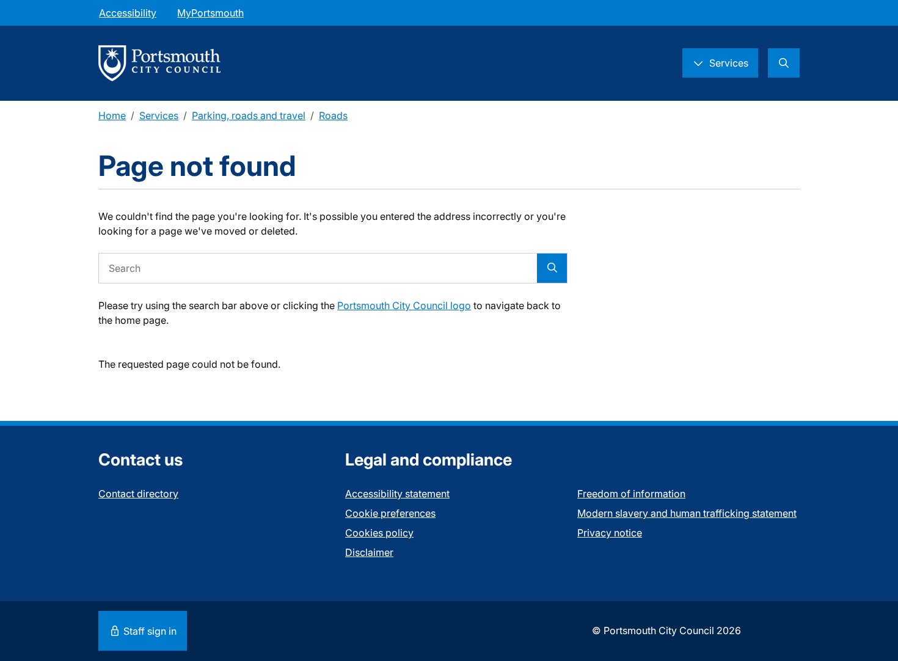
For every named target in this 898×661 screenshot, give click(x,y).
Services (158, 115)
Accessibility (127, 13)
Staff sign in (149, 631)
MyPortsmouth (210, 13)
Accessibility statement (397, 494)
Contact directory (138, 494)
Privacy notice (609, 533)
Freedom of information (631, 494)
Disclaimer (369, 552)
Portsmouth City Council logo (404, 305)
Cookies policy (379, 533)
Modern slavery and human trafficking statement (687, 513)
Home (112, 115)
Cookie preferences (390, 513)
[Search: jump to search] (784, 63)
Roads (333, 115)
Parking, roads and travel (248, 115)
